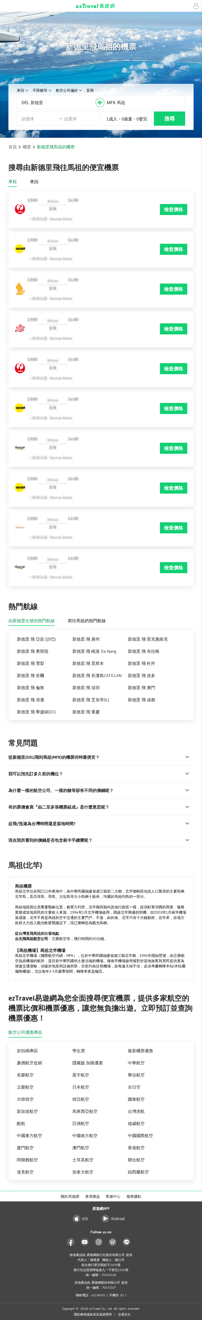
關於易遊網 (70, 1196)
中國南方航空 (85, 1135)
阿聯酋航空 (27, 1159)
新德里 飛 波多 (141, 675)
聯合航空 (136, 1159)
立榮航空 (25, 1087)
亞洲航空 (80, 1123)
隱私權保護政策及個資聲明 (93, 1314)
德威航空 (136, 1123)
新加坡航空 (27, 1111)
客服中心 (113, 1196)
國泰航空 (136, 1099)
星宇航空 (80, 1075)
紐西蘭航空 (138, 1172)
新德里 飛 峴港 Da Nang (94, 651)
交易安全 (124, 1314)
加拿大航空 (82, 1172)
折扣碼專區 (27, 1050)
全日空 (134, 1087)
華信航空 (136, 1075)
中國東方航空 (29, 1135)
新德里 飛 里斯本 (88, 663)
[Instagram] (99, 1242)
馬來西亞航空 (85, 1111)
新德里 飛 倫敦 (30, 687)
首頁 (12, 146)
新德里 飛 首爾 (30, 675)
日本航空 (80, 1087)
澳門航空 (80, 1147)
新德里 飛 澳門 (141, 687)
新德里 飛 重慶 (86, 711)
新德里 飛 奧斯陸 (32, 651)
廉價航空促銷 (29, 1062)
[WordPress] (113, 1242)
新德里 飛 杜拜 (141, 663)
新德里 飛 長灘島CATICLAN (97, 675)
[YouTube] (85, 1242)
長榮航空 (25, 1075)
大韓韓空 (25, 1099)
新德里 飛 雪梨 (30, 663)
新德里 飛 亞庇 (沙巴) (36, 639)
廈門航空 (25, 1147)
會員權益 (92, 1196)
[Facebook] (71, 1242)
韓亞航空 (80, 1099)
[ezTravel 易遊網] (101, 6)
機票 (27, 146)
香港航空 (136, 1147)
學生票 (78, 1050)
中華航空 (136, 1062)
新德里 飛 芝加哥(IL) (90, 699)
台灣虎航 (136, 1111)
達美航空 (25, 1172)
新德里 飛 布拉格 (143, 651)
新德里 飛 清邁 (30, 699)
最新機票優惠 (140, 1050)
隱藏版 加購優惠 (87, 1062)
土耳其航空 (82, 1159)
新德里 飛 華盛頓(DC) (36, 711)
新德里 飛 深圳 (86, 687)
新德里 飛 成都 (141, 699)
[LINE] (127, 1242)
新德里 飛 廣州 (86, 639)
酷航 (21, 1123)
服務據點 (134, 1196)
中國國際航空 (140, 1135)
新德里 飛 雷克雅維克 (148, 639)
